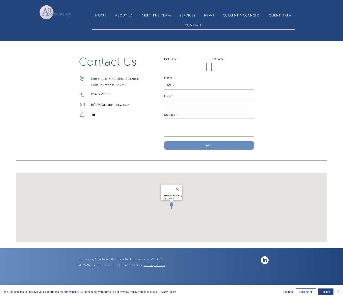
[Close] (338, 291)
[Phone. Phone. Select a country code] (171, 85)
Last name (218, 59)
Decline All (305, 292)
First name (171, 59)
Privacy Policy (167, 292)
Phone (168, 77)
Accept (326, 292)
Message (170, 114)
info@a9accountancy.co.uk (110, 105)
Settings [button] (288, 292)
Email (168, 96)
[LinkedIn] (93, 114)
